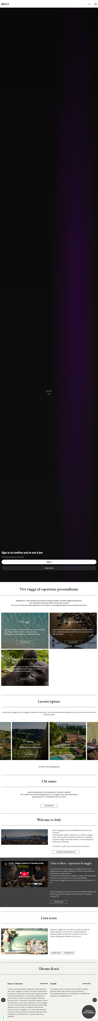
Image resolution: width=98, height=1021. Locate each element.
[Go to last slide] (4, 741)
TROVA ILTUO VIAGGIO (89, 1012)
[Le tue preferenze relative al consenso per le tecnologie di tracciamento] (3, 1017)
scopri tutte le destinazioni (49, 767)
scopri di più (24, 642)
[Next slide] (94, 741)
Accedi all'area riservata (65, 852)
